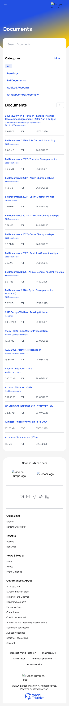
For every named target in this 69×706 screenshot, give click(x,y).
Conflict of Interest (16, 617)
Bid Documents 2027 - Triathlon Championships (31, 159)
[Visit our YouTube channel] (22, 497)
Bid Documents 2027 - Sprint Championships (29, 196)
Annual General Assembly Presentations (26, 622)
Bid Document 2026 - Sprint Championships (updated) (29, 292)
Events (9, 521)
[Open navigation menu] (5, 5)
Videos (9, 566)
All (8, 66)
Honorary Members (16, 601)
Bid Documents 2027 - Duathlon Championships (31, 253)
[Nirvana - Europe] (22, 474)
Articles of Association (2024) (21, 437)
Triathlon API (49, 652)
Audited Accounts (18, 87)
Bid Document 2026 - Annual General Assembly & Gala (34, 271)
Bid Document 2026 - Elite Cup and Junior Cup (30, 140)
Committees (12, 612)
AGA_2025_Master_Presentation (23, 349)
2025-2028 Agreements (15, 125)
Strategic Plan (13, 586)
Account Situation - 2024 (19, 387)
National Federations (17, 637)
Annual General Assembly (23, 94)
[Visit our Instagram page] (28, 497)
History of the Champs (17, 596)
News (9, 561)
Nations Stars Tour (16, 526)
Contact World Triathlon (23, 652)
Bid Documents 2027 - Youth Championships (29, 177)
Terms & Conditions (41, 658)
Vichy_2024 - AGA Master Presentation (26, 330)
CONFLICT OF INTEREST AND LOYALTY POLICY (29, 406)
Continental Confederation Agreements (22, 122)
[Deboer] (47, 474)
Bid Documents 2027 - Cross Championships (29, 234)
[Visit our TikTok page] (41, 497)
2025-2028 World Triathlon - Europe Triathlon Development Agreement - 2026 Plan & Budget (30, 117)
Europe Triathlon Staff (17, 591)
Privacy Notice (34, 664)
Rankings (13, 73)
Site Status (19, 658)
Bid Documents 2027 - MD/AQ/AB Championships (32, 215)
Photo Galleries (14, 571)
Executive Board (14, 607)
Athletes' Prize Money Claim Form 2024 (26, 421)
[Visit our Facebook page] (34, 497)
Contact (10, 642)
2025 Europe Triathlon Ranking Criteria (26, 312)
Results (10, 541)
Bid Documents (16, 80)
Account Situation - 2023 (18, 368)
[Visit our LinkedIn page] (47, 497)
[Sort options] (60, 105)
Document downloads (17, 627)
